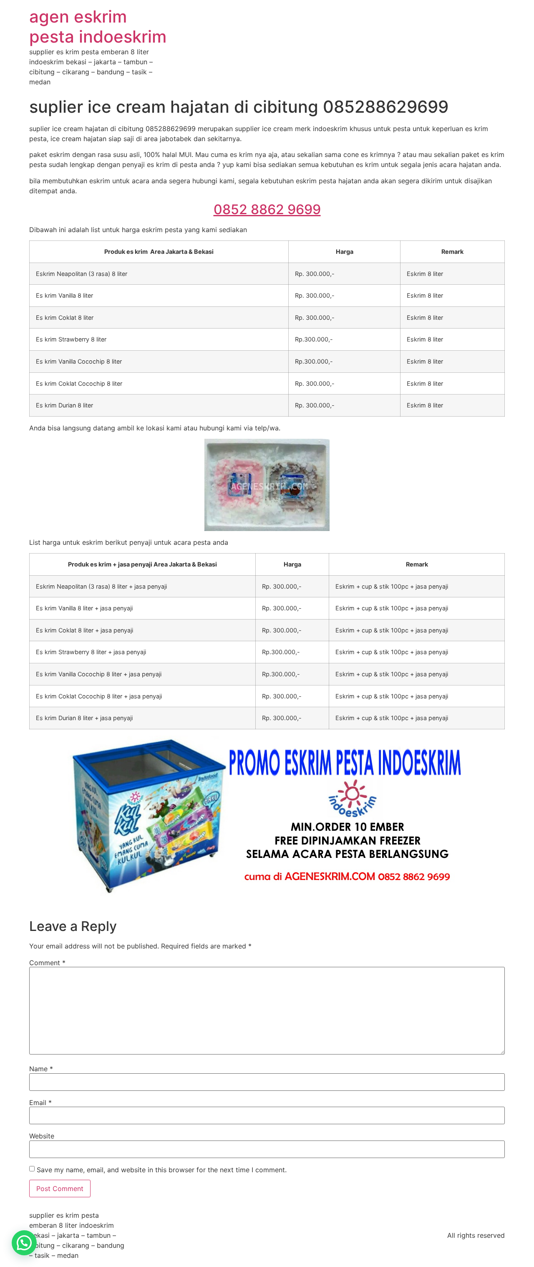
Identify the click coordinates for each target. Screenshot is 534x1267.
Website (41, 1136)
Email (40, 1102)
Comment (47, 962)
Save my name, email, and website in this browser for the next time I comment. (162, 1169)
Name (41, 1068)
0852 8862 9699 (267, 209)
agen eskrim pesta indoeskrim (97, 26)
